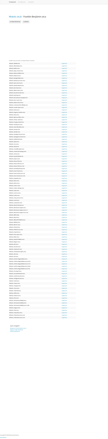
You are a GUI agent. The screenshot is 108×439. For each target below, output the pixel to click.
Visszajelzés (31, 2)
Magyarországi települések (16, 329)
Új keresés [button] (26, 21)
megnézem (64, 63)
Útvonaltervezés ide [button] (15, 21)
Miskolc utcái (15, 16)
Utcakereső (12, 2)
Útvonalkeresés (22, 2)
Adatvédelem (3, 437)
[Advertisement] (37, 9)
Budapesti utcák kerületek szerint (18, 328)
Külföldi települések (15, 331)
